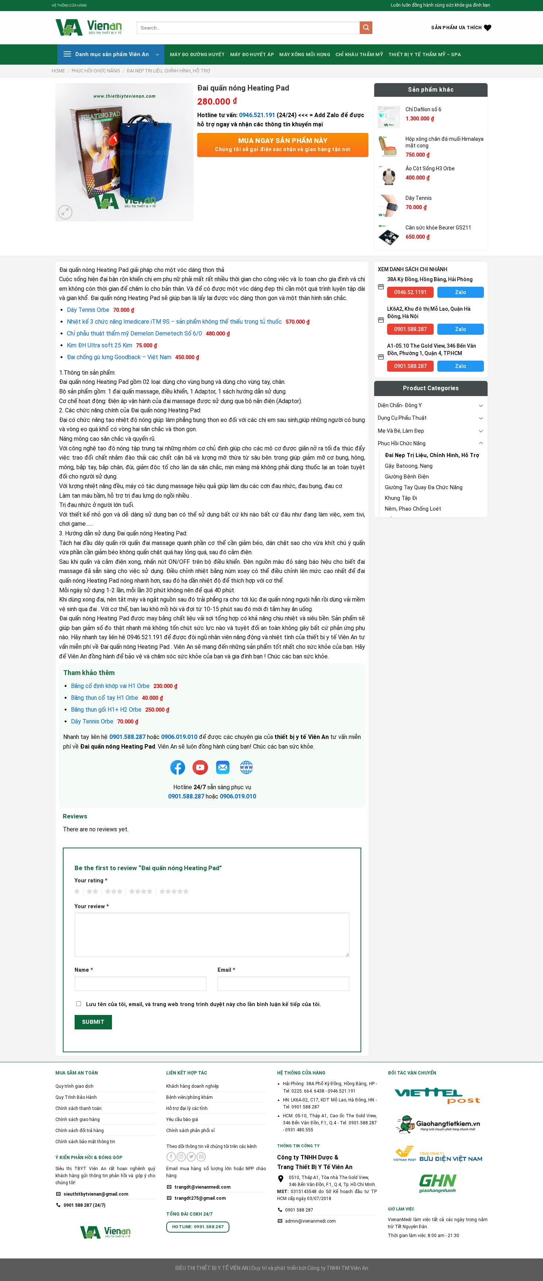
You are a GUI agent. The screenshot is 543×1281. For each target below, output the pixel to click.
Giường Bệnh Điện (407, 477)
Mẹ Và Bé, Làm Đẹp (401, 431)
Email (226, 970)
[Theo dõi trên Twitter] (191, 1157)
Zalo (460, 292)
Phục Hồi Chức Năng (96, 71)
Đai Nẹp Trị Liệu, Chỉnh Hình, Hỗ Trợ (168, 71)
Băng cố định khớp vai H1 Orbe (110, 685)
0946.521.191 (257, 115)
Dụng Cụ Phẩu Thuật (402, 418)
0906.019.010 (238, 796)
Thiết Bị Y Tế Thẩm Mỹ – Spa (424, 54)
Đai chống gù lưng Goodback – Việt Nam (119, 357)
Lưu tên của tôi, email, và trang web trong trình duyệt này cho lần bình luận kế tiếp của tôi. (203, 1004)
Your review (92, 906)
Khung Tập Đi (401, 498)
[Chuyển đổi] (481, 405)
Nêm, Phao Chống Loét (413, 509)
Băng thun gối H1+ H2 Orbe (106, 709)
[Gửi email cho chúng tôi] (201, 1157)
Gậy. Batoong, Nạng (409, 466)
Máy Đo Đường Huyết (197, 54)
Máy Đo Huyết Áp (252, 54)
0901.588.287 (186, 796)
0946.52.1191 (410, 292)
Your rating (91, 881)
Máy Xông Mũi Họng (304, 54)
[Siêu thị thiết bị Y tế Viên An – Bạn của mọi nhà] (89, 28)
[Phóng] (65, 212)
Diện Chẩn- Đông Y (400, 405)
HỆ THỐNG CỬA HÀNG (69, 5)
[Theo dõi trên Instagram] (181, 1157)
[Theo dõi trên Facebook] (171, 1157)
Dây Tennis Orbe (88, 309)
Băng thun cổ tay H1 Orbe (104, 697)
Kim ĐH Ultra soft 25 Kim (99, 345)
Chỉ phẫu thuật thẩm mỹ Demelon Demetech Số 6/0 (134, 333)
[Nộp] (366, 27)
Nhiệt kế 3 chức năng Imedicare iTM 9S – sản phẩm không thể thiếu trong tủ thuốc (174, 321)
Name (84, 970)
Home (58, 71)
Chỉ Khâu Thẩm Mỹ (359, 54)
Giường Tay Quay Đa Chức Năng (423, 487)
